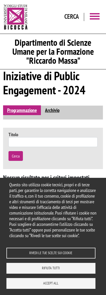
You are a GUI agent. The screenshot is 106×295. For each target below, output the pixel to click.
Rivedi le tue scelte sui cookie (50, 253)
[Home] (15, 17)
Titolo (13, 134)
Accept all (50, 283)
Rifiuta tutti (51, 268)
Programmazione (22, 110)
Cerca (16, 156)
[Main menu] (94, 16)
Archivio (52, 110)
